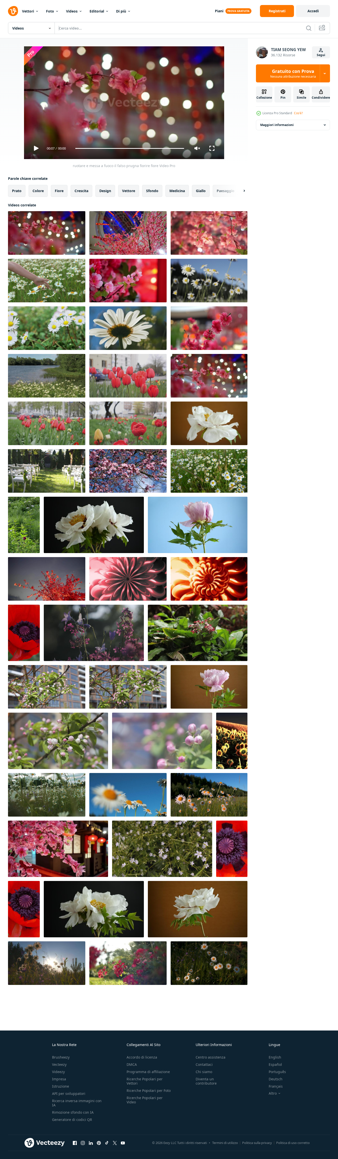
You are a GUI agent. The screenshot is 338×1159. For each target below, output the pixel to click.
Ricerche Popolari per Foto (149, 1090)
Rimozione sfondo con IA (73, 1112)
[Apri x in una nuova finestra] (115, 1143)
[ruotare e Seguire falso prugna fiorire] (128, 233)
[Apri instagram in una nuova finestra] (83, 1143)
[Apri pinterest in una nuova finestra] (99, 1143)
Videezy (58, 1071)
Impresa (59, 1079)
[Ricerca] (309, 28)
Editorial (97, 11)
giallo (201, 190)
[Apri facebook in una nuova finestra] (75, 1143)
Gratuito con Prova (293, 73)
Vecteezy (59, 1064)
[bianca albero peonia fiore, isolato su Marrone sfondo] (209, 423)
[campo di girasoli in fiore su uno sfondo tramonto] (231, 741)
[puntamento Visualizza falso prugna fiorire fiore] (46, 579)
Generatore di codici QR (72, 1119)
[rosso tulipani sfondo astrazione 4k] (128, 376)
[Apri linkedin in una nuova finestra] (91, 1143)
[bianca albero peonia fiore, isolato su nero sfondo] (94, 525)
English (275, 1057)
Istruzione (60, 1086)
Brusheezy (61, 1057)
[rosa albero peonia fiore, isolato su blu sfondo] (197, 525)
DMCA (132, 1064)
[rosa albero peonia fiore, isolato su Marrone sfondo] (209, 687)
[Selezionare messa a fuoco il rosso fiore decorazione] (209, 376)
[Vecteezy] (13, 11)
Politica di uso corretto (293, 1142)
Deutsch (275, 1079)
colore (38, 190)
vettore (128, 190)
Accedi (313, 11)
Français (276, 1086)
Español (275, 1064)
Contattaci (204, 1064)
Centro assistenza (210, 1057)
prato (17, 190)
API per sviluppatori (68, 1093)
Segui (321, 55)
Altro (273, 1093)
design (105, 190)
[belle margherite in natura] (209, 471)
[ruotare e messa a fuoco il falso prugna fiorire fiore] (46, 233)
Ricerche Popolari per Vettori (145, 1081)
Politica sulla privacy (257, 1142)
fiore (59, 190)
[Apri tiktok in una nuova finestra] (107, 1143)
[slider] (129, 148)
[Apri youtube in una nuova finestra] (123, 1143)
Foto (50, 11)
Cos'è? (298, 113)
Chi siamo (204, 1071)
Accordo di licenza (142, 1057)
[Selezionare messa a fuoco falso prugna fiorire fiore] (128, 280)
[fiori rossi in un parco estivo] (128, 963)
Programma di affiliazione (148, 1071)
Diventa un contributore (206, 1081)
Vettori (28, 11)
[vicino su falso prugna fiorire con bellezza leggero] (209, 233)
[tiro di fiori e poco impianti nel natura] (197, 633)
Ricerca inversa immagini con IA (77, 1102)
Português (277, 1071)
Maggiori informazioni (277, 125)
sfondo (152, 190)
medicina (177, 190)
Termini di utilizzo (225, 1142)
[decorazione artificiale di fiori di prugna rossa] (209, 328)
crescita (81, 190)
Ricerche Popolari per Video (145, 1099)
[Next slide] (240, 191)
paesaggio (225, 190)
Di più (121, 11)
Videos (72, 11)
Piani (219, 11)
